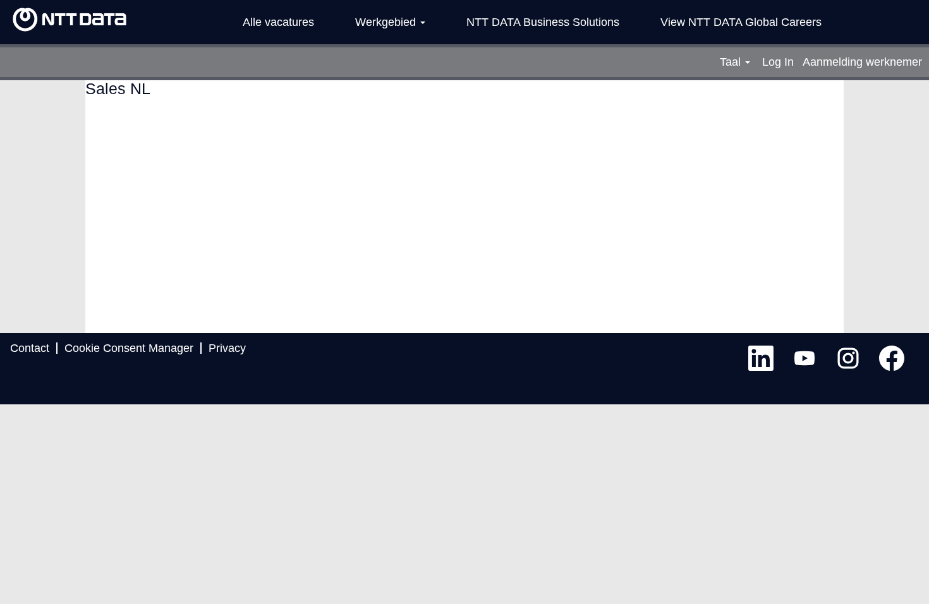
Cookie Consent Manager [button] (128, 348)
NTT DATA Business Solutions (542, 22)
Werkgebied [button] (387, 22)
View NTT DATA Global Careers (741, 22)
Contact (29, 348)
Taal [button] (732, 62)
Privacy (227, 348)
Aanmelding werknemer (862, 62)
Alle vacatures (278, 22)
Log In (778, 62)
